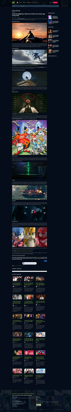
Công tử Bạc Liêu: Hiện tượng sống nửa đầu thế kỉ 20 (40, 302)
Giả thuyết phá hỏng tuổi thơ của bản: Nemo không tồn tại (17, 357)
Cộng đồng (20, 2)
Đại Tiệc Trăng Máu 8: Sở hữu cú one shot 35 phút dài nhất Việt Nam (28, 283)
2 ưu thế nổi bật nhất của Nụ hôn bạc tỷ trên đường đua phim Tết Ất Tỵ (28, 303)
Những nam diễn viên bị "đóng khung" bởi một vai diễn (28, 376)
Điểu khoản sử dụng (21, 393)
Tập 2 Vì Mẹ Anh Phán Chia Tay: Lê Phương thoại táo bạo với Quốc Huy (56, 51)
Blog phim (33, 2)
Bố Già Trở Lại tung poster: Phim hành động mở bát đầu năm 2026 (40, 283)
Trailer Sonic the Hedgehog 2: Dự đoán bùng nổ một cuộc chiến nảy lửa (55, 17)
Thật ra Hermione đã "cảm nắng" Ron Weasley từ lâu (17, 321)
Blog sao (37, 2)
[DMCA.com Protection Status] (38, 404)
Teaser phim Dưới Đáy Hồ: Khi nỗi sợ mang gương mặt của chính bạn (17, 303)
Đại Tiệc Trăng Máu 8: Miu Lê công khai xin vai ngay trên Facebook (17, 283)
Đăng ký (50, 2)
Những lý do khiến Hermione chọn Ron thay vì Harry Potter (40, 321)
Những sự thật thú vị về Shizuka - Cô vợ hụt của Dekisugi (40, 339)
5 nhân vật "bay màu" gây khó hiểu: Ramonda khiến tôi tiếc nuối (17, 339)
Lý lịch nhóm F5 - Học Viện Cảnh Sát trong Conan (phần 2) (40, 376)
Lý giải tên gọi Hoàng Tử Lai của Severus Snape (28, 321)
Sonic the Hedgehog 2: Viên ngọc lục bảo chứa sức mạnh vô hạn (56, 22)
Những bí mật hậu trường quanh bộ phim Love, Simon (28, 357)
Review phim (24, 2)
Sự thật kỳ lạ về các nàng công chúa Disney (17, 376)
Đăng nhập (55, 2)
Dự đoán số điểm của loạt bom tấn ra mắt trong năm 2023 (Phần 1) (40, 357)
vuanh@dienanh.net (14, 405)
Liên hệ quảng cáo (30, 393)
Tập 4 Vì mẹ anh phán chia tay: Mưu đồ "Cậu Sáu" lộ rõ (56, 31)
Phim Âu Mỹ (23, 265)
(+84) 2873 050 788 (14, 406)
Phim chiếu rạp (29, 2)
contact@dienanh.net (39, 400)
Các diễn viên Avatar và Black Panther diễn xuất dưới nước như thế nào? (28, 339)
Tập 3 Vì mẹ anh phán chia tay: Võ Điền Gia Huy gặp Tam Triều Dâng (56, 36)
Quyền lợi (14, 393)
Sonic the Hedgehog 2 (18, 265)
